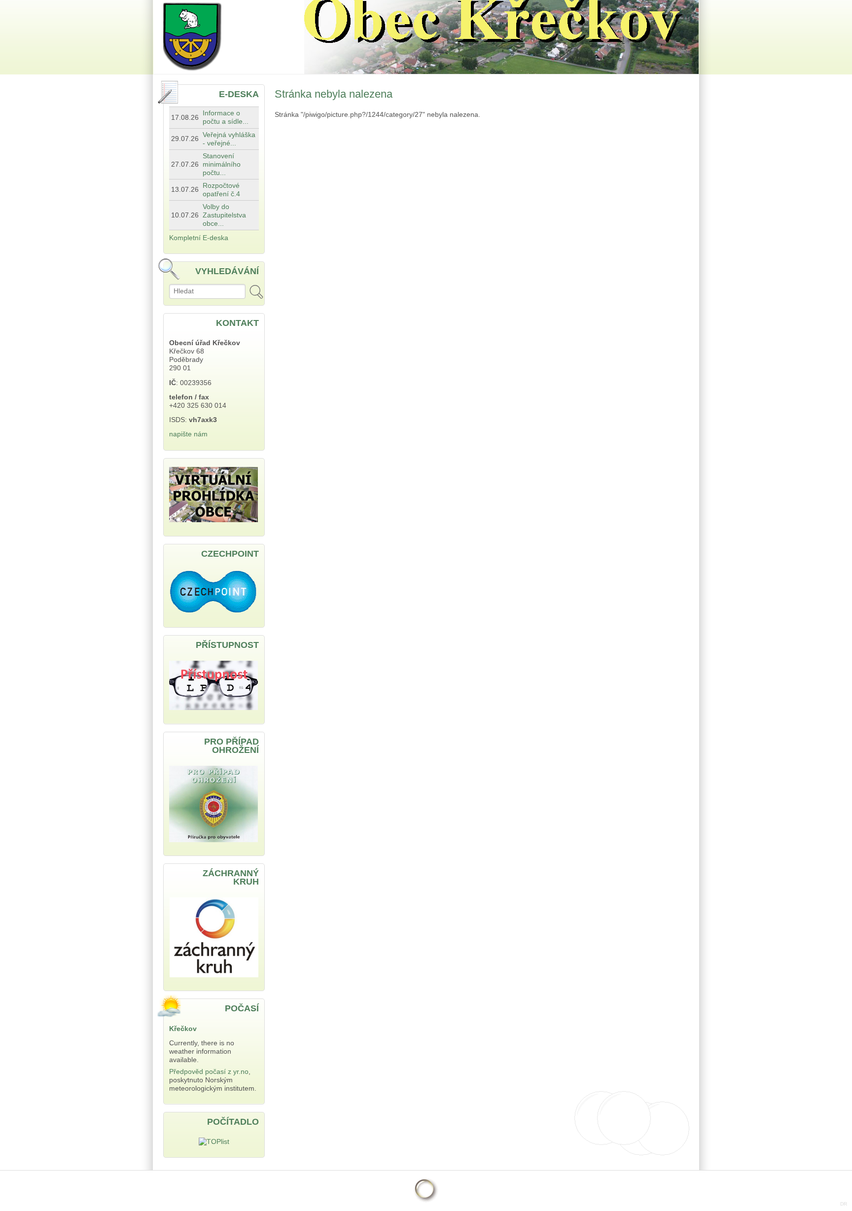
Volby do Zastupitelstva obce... (224, 215)
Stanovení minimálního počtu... (222, 164)
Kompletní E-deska (198, 238)
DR (843, 1204)
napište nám (188, 434)
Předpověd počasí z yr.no (208, 1071)
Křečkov (183, 1029)
